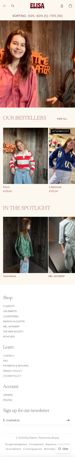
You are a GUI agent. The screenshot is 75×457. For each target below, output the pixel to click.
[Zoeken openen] (12, 6)
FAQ (5, 360)
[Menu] (4, 5)
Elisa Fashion (31, 437)
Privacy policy (12, 371)
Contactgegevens (32, 448)
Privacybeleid (36, 444)
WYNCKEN (9, 336)
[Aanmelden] (68, 420)
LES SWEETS (10, 311)
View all (62, 118)
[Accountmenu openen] (62, 6)
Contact (8, 355)
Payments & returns (15, 365)
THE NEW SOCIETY (13, 331)
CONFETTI (8, 306)
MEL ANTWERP (11, 326)
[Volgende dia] (67, 160)
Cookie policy (12, 376)
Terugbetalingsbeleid (16, 444)
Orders (7, 395)
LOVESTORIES (10, 316)
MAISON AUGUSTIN (14, 321)
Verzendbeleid (13, 448)
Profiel (8, 400)
